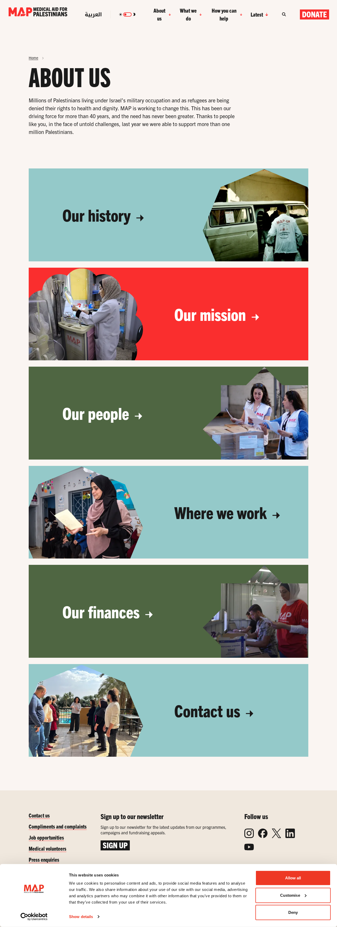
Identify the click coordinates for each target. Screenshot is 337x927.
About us (159, 14)
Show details (81, 916)
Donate (314, 14)
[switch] (127, 14)
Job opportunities (46, 837)
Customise (290, 895)
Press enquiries (44, 859)
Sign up (115, 845)
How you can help (224, 14)
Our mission (211, 314)
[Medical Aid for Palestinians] (38, 14)
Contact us (209, 710)
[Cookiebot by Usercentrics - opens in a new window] (34, 917)
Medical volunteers (47, 848)
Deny (293, 912)
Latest (257, 14)
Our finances (102, 611)
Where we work (222, 512)
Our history (98, 215)
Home (33, 57)
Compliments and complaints (58, 826)
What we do (188, 14)
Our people (97, 413)
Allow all (293, 878)
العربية (93, 14)
